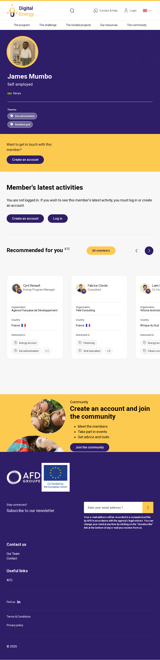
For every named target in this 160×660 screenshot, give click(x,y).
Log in (57, 218)
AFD (9, 580)
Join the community (90, 447)
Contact (12, 558)
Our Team (13, 554)
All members (101, 250)
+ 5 (108, 350)
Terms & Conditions (19, 616)
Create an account (25, 160)
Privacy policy (15, 625)
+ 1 (47, 350)
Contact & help (108, 10)
